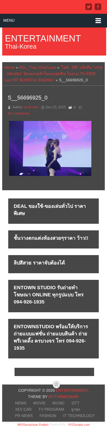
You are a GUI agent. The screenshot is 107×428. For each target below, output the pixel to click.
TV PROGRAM (51, 409)
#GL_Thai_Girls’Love (37, 67)
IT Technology (79, 415)
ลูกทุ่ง (75, 409)
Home (9, 67)
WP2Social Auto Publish (33, 424)
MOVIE (39, 403)
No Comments (18, 113)
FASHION (48, 415)
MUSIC (58, 403)
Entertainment (43, 38)
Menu (9, 20)
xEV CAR (23, 409)
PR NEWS (24, 415)
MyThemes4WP (63, 396)
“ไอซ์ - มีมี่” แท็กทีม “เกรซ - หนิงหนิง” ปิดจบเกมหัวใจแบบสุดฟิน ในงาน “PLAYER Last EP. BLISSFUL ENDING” (53, 73)
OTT (76, 403)
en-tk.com (31, 107)
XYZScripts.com (79, 424)
